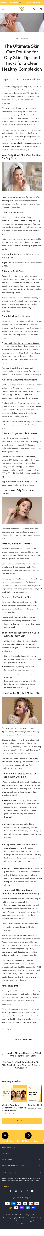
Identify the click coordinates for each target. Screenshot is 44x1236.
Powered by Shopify (10, 1218)
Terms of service (16, 1221)
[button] (34, 9)
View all (22, 1121)
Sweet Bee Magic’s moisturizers (21, 409)
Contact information (23, 1224)
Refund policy (24, 1218)
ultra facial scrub (12, 585)
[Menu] (3, 9)
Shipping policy (30, 1221)
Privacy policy (36, 1218)
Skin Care (24, 39)
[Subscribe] (40, 1173)
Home (17, 39)
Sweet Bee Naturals (18, 1215)
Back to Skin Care (23, 1039)
